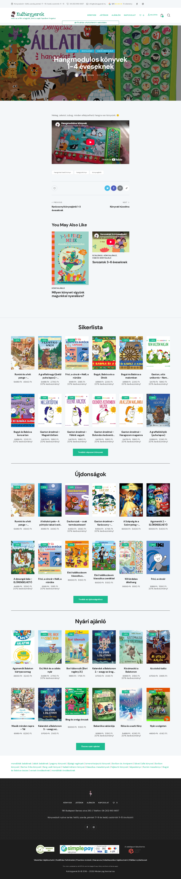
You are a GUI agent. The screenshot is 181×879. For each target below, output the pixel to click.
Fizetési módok (83, 860)
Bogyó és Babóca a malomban (131, 376)
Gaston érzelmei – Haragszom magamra (131, 433)
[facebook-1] (137, 4)
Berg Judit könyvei (52, 767)
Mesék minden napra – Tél (23, 727)
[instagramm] (143, 4)
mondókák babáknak (21, 763)
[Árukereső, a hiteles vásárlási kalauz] (45, 846)
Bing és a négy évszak (77, 719)
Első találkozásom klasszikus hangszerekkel (77, 574)
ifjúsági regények (76, 763)
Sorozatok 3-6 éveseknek (109, 262)
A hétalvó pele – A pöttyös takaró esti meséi (49, 523)
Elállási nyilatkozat (138, 860)
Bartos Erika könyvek (31, 767)
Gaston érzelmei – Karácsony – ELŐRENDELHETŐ (104, 523)
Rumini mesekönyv (152, 767)
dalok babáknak (40, 763)
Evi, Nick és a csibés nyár (49, 670)
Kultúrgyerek (30, 14)
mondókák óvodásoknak (63, 770)
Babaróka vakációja (104, 726)
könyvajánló (87, 51)
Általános (72, 51)
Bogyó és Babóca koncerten (23, 433)
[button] (126, 188)
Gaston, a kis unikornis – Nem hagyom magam (158, 376)
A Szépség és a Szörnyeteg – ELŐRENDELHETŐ (131, 523)
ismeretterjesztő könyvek (97, 763)
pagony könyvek (58, 763)
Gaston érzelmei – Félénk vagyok (77, 433)
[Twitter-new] (107, 188)
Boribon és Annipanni (122, 763)
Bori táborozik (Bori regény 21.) (76, 670)
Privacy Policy (98, 866)
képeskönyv (135, 767)
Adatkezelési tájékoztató (115, 860)
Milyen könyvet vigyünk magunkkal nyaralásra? (68, 294)
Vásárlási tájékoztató (44, 860)
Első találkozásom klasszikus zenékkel (104, 577)
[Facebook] (113, 188)
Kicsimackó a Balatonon (131, 670)
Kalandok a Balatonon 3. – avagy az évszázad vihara (50, 727)
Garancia (97, 860)
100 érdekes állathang (131, 580)
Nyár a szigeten (158, 726)
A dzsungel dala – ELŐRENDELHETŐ (23, 580)
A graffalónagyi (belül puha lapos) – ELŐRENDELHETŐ (50, 376)
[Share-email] (120, 188)
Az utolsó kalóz (158, 668)
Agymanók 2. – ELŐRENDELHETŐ (158, 523)
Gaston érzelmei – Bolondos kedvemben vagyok (104, 433)
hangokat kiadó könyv (62, 172)
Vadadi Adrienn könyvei (73, 767)
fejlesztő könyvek (119, 767)
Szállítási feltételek (65, 860)
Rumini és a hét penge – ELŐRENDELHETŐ (23, 376)
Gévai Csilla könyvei (143, 763)
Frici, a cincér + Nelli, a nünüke (77, 376)
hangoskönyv (81, 172)
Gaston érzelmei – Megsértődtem (50, 433)
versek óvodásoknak (40, 770)
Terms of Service (109, 866)
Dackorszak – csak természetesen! (77, 523)
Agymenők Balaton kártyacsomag (23, 670)
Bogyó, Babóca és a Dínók (104, 376)
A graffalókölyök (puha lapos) (158, 433)
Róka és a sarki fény (131, 726)
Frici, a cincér (158, 579)
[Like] (55, 188)
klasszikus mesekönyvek (98, 767)
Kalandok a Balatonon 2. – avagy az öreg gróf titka (104, 670)
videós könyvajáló (105, 51)
